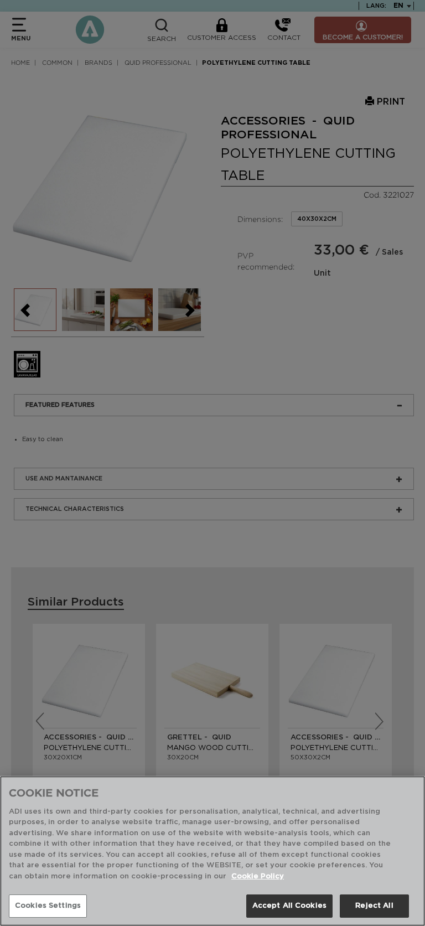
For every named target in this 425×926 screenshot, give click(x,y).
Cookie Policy (257, 876)
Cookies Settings (48, 905)
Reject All (374, 905)
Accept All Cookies (289, 905)
